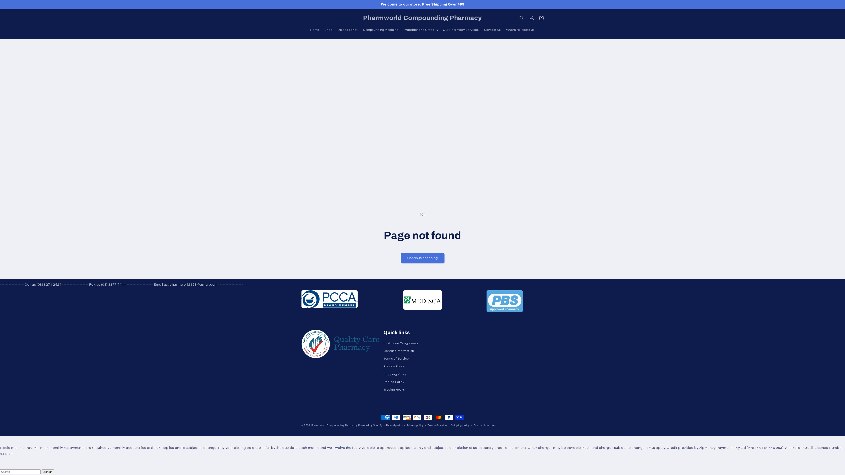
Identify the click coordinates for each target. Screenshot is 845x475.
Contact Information (399, 351)
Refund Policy (394, 382)
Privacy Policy (394, 366)
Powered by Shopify (370, 425)
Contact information (486, 425)
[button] (522, 18)
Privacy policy (415, 425)
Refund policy (394, 425)
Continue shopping (422, 258)
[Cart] (541, 18)
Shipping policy (460, 425)
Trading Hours (394, 389)
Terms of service (437, 425)
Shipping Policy (395, 374)
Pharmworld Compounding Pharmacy (334, 425)
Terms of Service (396, 358)
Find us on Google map (401, 343)
